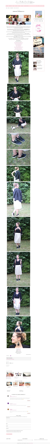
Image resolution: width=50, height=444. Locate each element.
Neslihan (11, 409)
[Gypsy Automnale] (15, 383)
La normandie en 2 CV (28, 387)
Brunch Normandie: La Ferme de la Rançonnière (39, 63)
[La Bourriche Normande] (9, 383)
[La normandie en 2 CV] (27, 383)
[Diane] (18, 374)
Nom (7, 423)
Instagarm (40, 6)
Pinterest (42, 6)
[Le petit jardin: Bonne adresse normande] (21, 383)
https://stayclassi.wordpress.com (18, 49)
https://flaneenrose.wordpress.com (18, 42)
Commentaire (8, 417)
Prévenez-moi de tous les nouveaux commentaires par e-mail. (15, 430)
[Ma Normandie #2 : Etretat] (27, 374)
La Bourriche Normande (9, 387)
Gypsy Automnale (15, 386)
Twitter (38, 6)
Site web (7, 428)
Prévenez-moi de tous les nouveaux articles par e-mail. (14, 431)
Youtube (43, 6)
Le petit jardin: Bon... (21, 386)
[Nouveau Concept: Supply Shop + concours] (10, 374)
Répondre (29, 400)
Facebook (37, 6)
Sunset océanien (21, 390)
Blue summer (9, 390)
